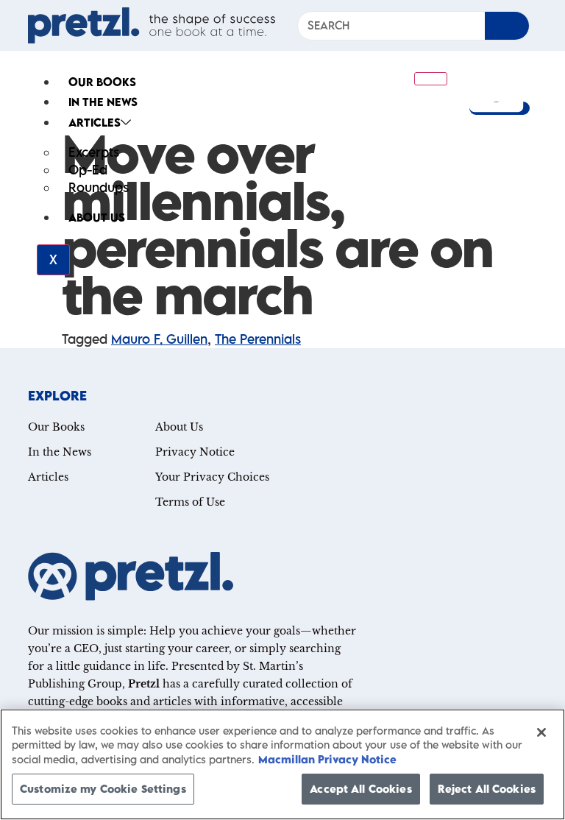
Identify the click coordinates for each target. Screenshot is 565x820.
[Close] (541, 732)
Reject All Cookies (487, 788)
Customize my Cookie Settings (103, 788)
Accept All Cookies (360, 788)
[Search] (507, 26)
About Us (96, 217)
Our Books (102, 81)
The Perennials (258, 339)
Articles (94, 122)
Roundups (98, 187)
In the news (103, 101)
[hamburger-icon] (430, 78)
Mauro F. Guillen (159, 339)
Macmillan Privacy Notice (327, 759)
